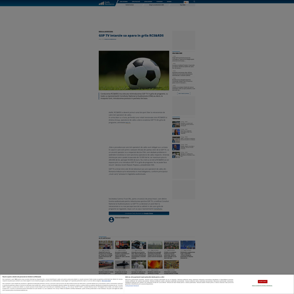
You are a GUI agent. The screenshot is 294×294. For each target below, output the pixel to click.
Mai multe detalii (106, 281)
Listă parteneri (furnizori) (132, 285)
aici (66, 287)
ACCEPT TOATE (262, 281)
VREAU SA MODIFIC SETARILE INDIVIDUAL (262, 285)
